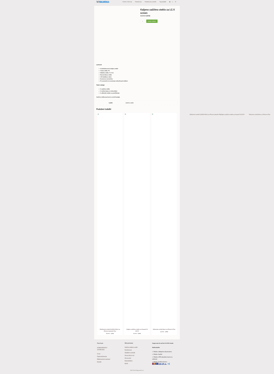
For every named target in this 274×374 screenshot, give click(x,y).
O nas (98, 353)
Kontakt (99, 362)
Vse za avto (128, 358)
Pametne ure (138, 1)
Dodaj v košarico (152, 21)
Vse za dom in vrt (129, 355)
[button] (175, 2)
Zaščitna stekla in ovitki (131, 347)
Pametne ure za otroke (150, 1)
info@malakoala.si (102, 347)
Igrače (126, 363)
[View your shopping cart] (170, 2)
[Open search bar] (172, 1)
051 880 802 (100, 349)
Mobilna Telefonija (127, 1)
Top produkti (162, 1)
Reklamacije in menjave (103, 359)
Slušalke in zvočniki (130, 352)
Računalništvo (128, 361)
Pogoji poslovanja (102, 356)
